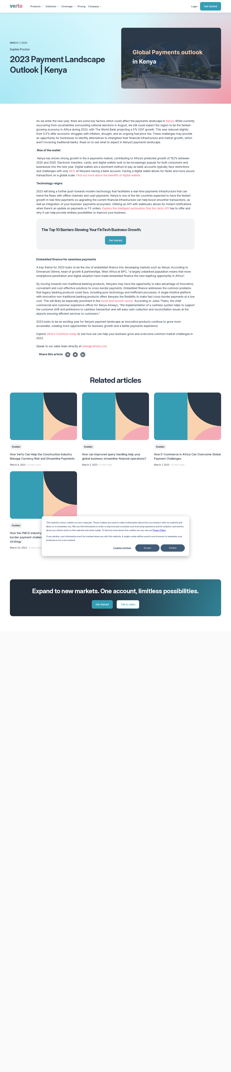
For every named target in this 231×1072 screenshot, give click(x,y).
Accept (147, 547)
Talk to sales (128, 604)
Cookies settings (122, 547)
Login (194, 6)
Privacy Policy (159, 530)
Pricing (81, 6)
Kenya (170, 121)
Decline (172, 547)
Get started (210, 6)
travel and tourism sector (117, 301)
